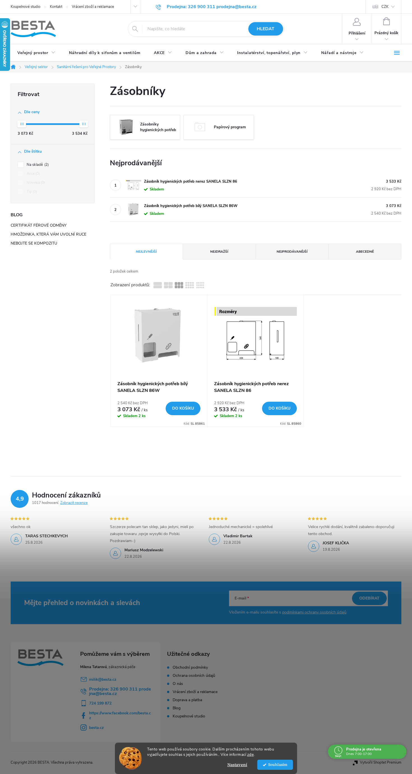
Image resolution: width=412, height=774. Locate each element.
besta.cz (96, 727)
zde (250, 754)
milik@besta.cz (102, 679)
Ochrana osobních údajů (194, 675)
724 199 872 (100, 703)
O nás (178, 684)
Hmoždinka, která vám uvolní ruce (48, 234)
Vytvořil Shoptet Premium (380, 762)
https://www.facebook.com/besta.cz (120, 715)
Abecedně (365, 251)
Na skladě (37, 164)
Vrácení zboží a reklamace (93, 6)
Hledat (265, 29)
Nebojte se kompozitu (34, 243)
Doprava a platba (187, 700)
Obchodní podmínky (190, 667)
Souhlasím (277, 764)
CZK (384, 6)
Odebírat (369, 598)
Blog (176, 708)
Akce (33, 173)
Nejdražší (219, 251)
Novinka (35, 182)
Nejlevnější (146, 251)
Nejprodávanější (292, 251)
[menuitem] (36, 53)
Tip (31, 191)
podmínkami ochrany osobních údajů (314, 612)
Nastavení (237, 765)
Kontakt (56, 6)
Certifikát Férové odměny (38, 225)
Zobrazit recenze (74, 502)
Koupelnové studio (25, 6)
